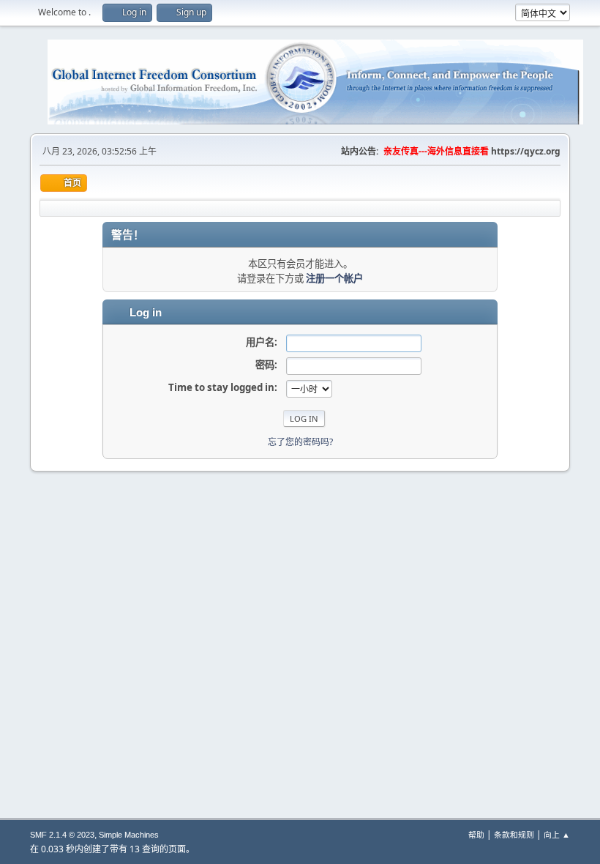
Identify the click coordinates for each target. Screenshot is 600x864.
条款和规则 (514, 834)
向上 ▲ (557, 834)
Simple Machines (129, 834)
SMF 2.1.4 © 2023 (62, 834)
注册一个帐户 (334, 278)
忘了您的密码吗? (300, 442)
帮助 (476, 834)
